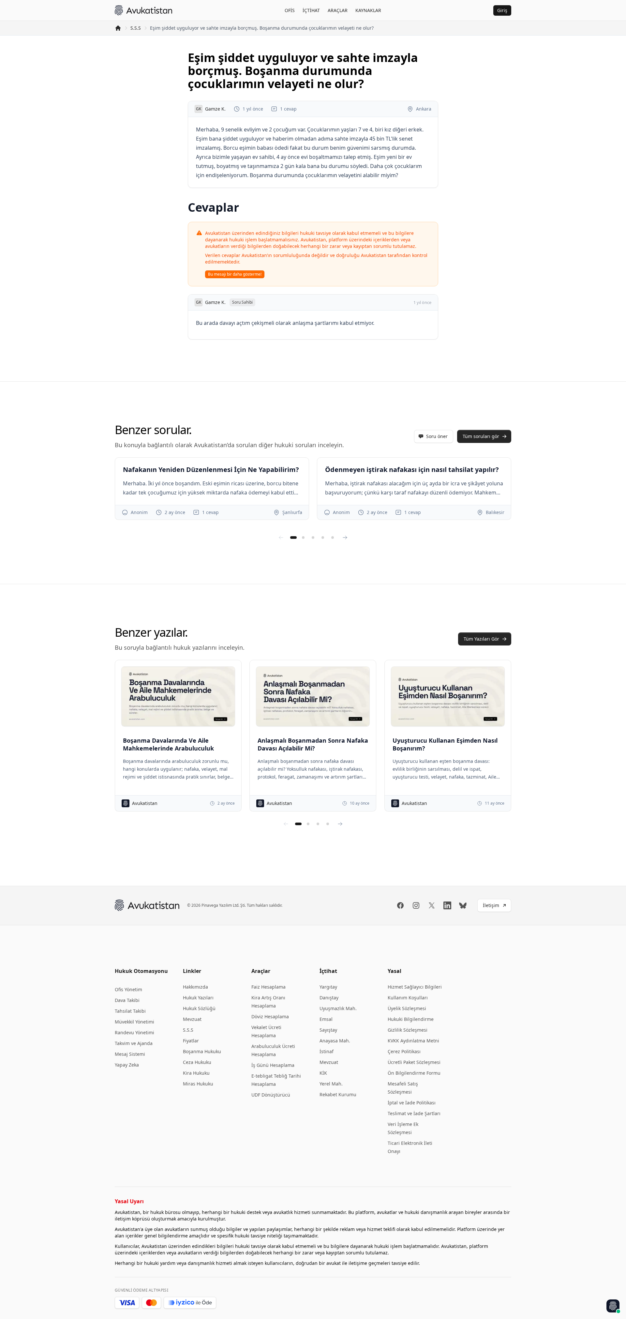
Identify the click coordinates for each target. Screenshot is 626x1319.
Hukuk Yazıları (198, 997)
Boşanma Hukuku (202, 1051)
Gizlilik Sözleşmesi (407, 1030)
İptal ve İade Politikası (412, 1102)
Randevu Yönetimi (134, 1032)
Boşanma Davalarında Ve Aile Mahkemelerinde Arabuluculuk (168, 744)
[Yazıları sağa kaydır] (340, 823)
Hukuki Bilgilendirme (411, 1019)
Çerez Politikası (404, 1051)
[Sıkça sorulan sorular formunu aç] (612, 1305)
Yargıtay (328, 987)
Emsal (326, 1019)
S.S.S (135, 28)
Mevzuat (192, 1019)
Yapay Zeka (127, 1065)
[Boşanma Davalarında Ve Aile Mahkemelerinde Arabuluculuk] (178, 696)
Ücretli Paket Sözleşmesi (414, 1062)
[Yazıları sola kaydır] (286, 823)
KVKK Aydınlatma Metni (413, 1041)
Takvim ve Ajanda (134, 1043)
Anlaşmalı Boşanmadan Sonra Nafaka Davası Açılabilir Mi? (313, 744)
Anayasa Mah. (335, 1041)
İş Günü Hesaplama (272, 1065)
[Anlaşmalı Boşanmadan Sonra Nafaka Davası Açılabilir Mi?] (312, 696)
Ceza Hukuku (197, 1062)
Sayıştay (328, 1030)
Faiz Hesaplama (268, 987)
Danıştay (329, 997)
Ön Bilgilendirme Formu (414, 1073)
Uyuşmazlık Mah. (338, 1008)
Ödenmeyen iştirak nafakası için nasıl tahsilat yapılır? (412, 469)
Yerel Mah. (331, 1084)
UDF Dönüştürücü (270, 1095)
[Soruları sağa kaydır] (345, 537)
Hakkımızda (195, 987)
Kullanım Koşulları (408, 997)
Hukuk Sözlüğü (199, 1008)
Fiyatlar (191, 1041)
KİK (323, 1073)
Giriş (502, 10)
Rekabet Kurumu (338, 1094)
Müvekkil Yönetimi (134, 1022)
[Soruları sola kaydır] (281, 537)
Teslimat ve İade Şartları (414, 1113)
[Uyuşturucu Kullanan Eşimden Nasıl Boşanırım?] (447, 696)
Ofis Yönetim (128, 989)
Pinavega (209, 905)
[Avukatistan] (143, 10)
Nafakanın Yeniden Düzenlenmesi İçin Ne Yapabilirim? (211, 469)
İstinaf (327, 1051)
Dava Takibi (127, 1000)
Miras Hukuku (198, 1084)
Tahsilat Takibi (130, 1011)
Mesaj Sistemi (130, 1054)
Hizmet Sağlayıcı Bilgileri (415, 987)
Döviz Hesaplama (270, 1016)
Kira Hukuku (196, 1073)
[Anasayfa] (118, 28)
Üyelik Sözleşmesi (407, 1008)
